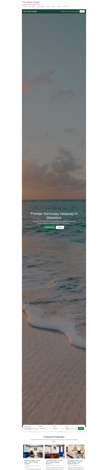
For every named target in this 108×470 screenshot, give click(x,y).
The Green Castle (31, 2)
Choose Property (27, 426)
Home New (25, 6)
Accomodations (32, 6)
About (67, 11)
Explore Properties (50, 227)
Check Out (54, 426)
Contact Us (60, 227)
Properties (63, 11)
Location (48, 6)
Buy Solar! (65, 6)
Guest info (53, 6)
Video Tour (71, 11)
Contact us (59, 6)
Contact (82, 11)
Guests (66, 426)
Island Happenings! (41, 6)
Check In (41, 426)
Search (80, 428)
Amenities (77, 11)
